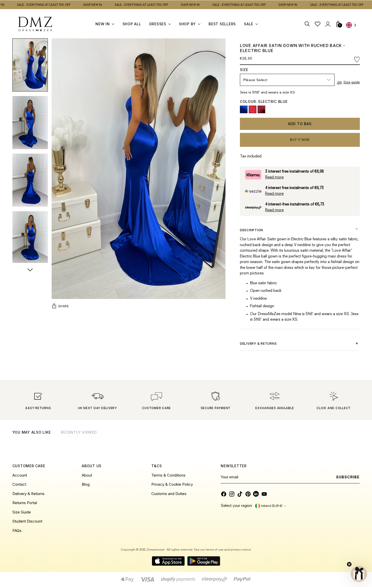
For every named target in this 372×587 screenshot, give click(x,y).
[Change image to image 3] (30, 180)
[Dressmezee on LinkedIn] (256, 494)
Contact (19, 484)
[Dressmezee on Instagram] (232, 494)
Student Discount (27, 521)
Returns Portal (24, 502)
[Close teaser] (349, 564)
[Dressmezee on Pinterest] (248, 494)
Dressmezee (156, 549)
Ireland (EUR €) (271, 506)
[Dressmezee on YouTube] (264, 494)
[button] (359, 574)
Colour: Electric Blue (264, 101)
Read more (274, 177)
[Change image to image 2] (30, 122)
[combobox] (353, 25)
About (87, 475)
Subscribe (348, 477)
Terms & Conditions (168, 475)
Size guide (351, 82)
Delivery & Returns (28, 493)
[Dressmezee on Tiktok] (240, 494)
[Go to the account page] (327, 24)
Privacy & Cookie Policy (172, 484)
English (353, 25)
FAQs (17, 530)
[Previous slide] (343, 439)
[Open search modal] (307, 24)
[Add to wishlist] (357, 59)
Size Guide (21, 512)
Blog (86, 484)
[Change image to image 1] (30, 64)
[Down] (30, 270)
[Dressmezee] (35, 23)
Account (19, 475)
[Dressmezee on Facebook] (224, 494)
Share (63, 306)
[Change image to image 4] (30, 237)
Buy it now (299, 140)
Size (248, 69)
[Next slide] (355, 439)
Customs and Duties (169, 493)
